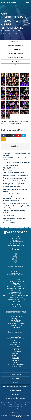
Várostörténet (16, 238)
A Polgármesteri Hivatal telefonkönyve (15, 386)
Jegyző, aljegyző (16, 316)
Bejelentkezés (15, 412)
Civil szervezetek (15, 348)
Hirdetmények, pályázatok (15, 57)
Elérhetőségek (16, 320)
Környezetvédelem (16, 303)
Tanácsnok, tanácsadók (16, 281)
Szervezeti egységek (15, 318)
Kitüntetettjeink (16, 290)
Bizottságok (16, 285)
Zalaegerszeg (8, 2)
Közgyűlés (15, 283)
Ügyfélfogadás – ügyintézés (16, 323)
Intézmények (16, 346)
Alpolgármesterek (16, 273)
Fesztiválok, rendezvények (15, 339)
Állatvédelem (16, 305)
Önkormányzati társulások (16, 299)
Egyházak (16, 350)
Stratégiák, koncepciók (15, 294)
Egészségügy (16, 353)
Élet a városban (15, 49)
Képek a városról (16, 344)
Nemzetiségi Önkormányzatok (16, 288)
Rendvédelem (16, 360)
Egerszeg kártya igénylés (15, 53)
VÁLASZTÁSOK (15, 61)
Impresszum (15, 378)
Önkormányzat (14, 41)
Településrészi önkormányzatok (16, 286)
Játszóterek (16, 357)
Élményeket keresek (16, 243)
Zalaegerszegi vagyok (16, 242)
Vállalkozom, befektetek (16, 245)
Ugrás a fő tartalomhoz (26, 0)
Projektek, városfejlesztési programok (16, 295)
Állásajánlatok (16, 351)
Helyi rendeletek (16, 292)
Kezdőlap (6, 30)
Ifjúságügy (16, 355)
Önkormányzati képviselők (15, 275)
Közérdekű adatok (16, 325)
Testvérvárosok (15, 306)
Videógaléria (16, 342)
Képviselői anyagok (15, 390)
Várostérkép (16, 301)
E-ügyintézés (16, 322)
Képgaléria (17, 30)
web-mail (15, 382)
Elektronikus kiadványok (16, 364)
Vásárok (16, 362)
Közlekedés (16, 359)
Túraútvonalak (16, 366)
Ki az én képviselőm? (16, 279)
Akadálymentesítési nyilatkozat (15, 398)
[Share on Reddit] (18, 135)
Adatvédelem (15, 394)
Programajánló (16, 337)
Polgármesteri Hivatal (14, 45)
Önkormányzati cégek (16, 297)
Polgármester (16, 271)
